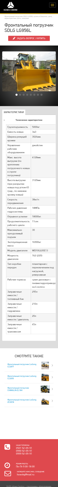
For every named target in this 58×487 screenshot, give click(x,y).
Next (52, 71)
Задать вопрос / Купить (31, 38)
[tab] (13, 112)
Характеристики (14, 112)
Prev (6, 71)
